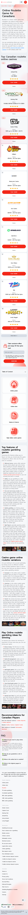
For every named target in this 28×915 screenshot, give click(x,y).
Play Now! (14, 82)
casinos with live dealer (19, 613)
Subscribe (14, 361)
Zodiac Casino (10, 725)
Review (14, 86)
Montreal (4, 729)
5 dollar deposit (6, 722)
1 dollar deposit (21, 720)
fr (21, 2)
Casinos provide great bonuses (11, 475)
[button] (14, 335)
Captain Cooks (19, 725)
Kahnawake (19, 727)
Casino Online (4, 6)
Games (9, 6)
